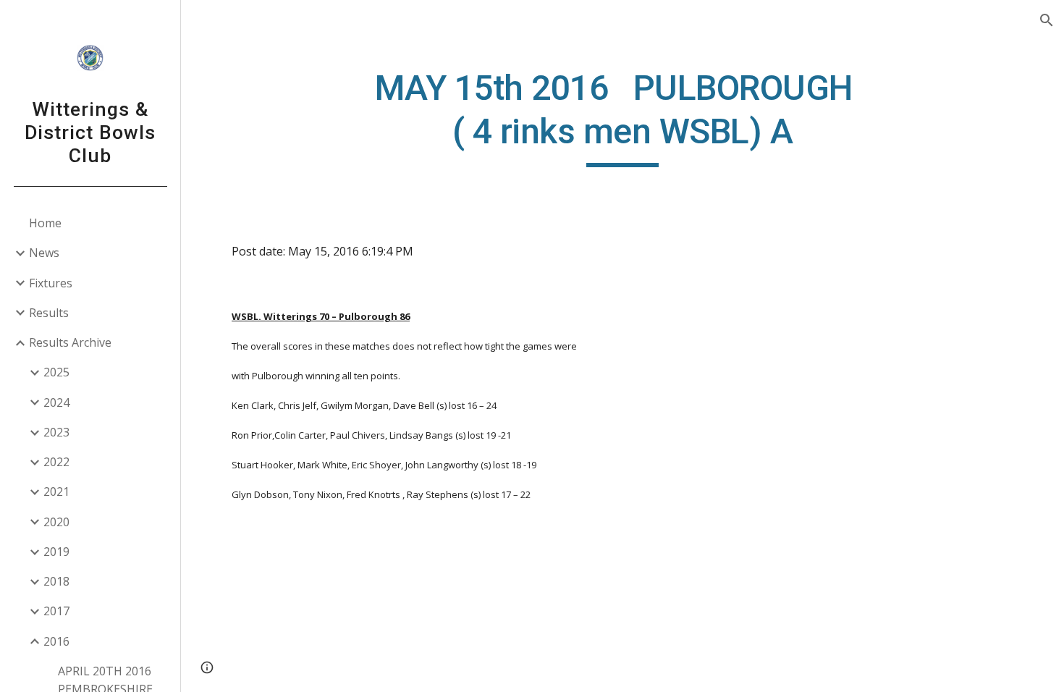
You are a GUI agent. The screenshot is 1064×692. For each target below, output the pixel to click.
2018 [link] (56, 581)
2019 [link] (56, 552)
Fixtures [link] (50, 283)
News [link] (44, 253)
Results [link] (49, 313)
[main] (622, 117)
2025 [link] (56, 372)
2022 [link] (56, 462)
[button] (1046, 20)
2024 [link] (56, 402)
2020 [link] (56, 522)
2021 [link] (56, 491)
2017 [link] (56, 611)
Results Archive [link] (70, 342)
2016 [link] (56, 641)
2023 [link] (56, 432)
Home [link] (45, 223)
